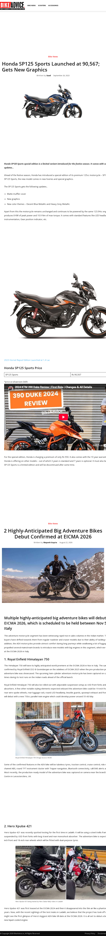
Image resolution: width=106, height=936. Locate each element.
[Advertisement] (53, 30)
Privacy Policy (90, 933)
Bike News (31, 5)
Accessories (53, 5)
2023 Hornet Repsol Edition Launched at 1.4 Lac (27, 360)
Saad (49, 76)
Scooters (42, 5)
